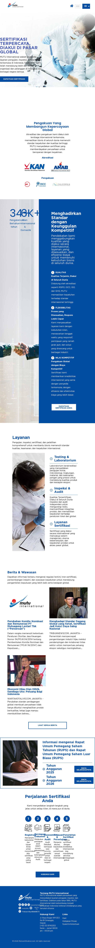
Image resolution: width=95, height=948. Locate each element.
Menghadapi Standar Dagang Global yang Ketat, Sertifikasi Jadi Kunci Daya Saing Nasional (67, 625)
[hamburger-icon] (78, 6)
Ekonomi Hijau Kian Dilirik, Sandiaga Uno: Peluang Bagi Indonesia (24, 691)
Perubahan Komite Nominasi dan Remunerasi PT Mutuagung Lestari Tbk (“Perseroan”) (25, 625)
